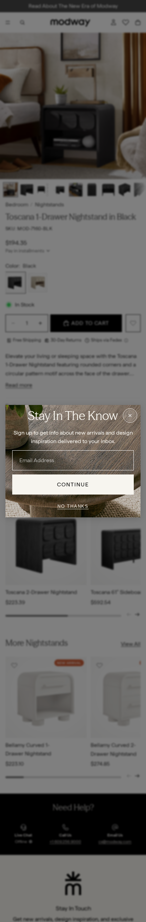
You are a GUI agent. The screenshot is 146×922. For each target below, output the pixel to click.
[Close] (130, 415)
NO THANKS (73, 506)
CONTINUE (73, 484)
